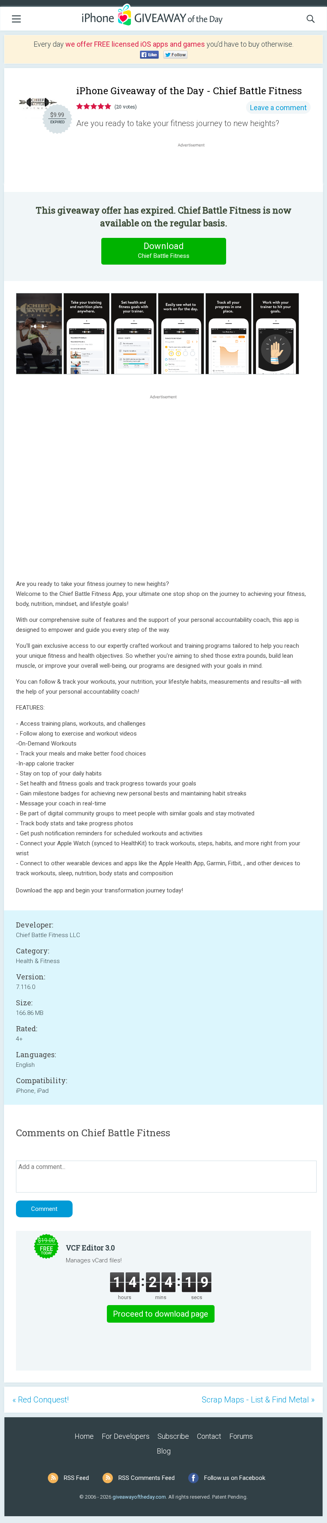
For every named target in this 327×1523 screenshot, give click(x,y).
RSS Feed (76, 1477)
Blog (164, 1451)
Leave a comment (278, 107)
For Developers (126, 1436)
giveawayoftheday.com (139, 1497)
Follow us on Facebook (234, 1477)
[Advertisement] (195, 168)
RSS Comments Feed (146, 1477)
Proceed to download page (160, 1314)
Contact (209, 1436)
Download (163, 250)
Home (84, 1436)
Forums (241, 1436)
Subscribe (173, 1436)
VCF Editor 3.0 (90, 1247)
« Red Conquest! (40, 1399)
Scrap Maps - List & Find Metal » (258, 1399)
